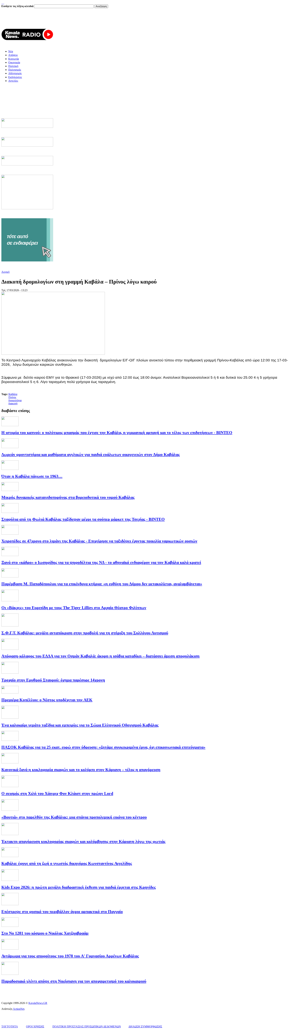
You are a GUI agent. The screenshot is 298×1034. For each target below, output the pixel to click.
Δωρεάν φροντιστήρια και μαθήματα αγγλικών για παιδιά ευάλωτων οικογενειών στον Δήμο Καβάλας (90, 454)
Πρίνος (12, 397)
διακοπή (12, 403)
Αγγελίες (13, 80)
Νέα (10, 51)
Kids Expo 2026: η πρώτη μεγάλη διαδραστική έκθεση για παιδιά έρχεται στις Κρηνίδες (78, 887)
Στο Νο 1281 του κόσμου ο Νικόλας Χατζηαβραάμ (44, 933)
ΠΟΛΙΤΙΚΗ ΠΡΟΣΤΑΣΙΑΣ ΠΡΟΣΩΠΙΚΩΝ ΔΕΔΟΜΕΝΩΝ (86, 1026)
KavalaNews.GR (37, 1003)
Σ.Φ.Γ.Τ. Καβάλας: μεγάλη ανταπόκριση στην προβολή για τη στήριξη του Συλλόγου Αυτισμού (84, 633)
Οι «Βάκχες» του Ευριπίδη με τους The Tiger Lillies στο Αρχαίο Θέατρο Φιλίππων (73, 607)
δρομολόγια (15, 400)
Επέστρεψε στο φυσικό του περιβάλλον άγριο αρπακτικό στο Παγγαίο (62, 911)
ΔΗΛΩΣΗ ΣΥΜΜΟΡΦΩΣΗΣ (145, 1026)
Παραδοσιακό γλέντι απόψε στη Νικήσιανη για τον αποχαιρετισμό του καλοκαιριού (73, 981)
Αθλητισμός (15, 73)
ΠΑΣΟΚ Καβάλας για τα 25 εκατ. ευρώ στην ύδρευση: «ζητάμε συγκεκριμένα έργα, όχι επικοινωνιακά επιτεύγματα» (103, 747)
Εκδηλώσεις (15, 77)
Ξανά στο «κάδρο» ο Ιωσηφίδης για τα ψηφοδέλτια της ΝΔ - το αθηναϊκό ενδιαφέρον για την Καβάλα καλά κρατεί (101, 562)
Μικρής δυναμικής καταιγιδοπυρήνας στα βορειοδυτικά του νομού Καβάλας (68, 497)
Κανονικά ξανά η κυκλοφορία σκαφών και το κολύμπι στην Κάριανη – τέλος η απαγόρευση (80, 769)
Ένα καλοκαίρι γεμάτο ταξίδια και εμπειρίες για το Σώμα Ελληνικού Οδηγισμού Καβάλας (79, 725)
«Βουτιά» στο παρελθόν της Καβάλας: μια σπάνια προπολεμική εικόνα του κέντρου (74, 817)
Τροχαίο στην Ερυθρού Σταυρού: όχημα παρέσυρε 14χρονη (53, 680)
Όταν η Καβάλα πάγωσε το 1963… (31, 476)
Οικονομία (14, 62)
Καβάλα (12, 394)
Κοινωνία (13, 58)
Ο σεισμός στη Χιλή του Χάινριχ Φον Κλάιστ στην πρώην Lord (57, 793)
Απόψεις (13, 55)
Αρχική (5, 271)
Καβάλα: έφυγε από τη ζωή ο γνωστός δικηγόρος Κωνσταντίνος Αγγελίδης (66, 863)
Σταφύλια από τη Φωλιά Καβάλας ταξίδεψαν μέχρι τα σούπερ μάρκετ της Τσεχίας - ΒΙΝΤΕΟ (83, 519)
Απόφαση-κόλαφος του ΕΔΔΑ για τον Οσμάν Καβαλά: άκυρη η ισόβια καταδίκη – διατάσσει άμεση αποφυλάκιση (100, 656)
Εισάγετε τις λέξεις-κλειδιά (17, 6)
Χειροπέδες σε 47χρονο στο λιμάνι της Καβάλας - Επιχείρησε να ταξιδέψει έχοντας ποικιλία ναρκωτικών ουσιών (99, 541)
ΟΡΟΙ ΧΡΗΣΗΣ (35, 1026)
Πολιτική (13, 66)
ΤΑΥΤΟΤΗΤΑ (9, 1026)
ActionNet (18, 1008)
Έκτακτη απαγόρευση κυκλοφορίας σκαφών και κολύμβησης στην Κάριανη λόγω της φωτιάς (83, 841)
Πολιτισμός (14, 69)
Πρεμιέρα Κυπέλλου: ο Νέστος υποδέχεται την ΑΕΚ (46, 700)
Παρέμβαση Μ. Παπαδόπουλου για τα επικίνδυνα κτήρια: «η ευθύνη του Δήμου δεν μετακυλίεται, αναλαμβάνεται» (101, 584)
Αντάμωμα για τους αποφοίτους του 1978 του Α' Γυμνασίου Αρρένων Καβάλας (70, 956)
